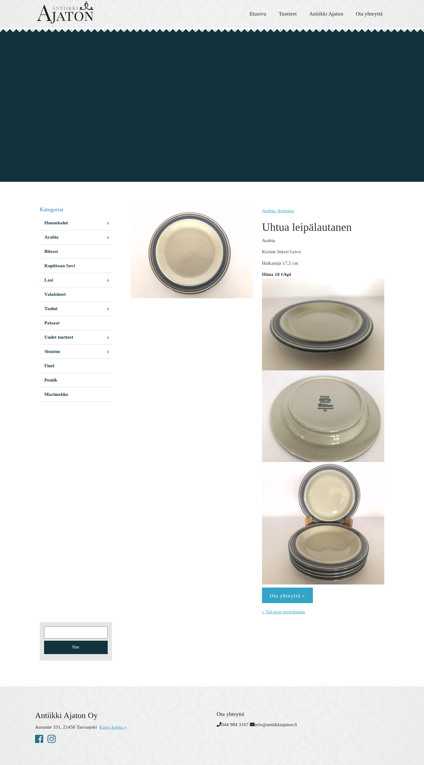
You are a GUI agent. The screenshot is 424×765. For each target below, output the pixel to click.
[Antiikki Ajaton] (91, 12)
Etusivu (258, 14)
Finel (49, 365)
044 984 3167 (235, 724)
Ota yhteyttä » (287, 596)
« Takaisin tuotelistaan (283, 611)
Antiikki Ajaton (326, 14)
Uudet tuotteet (58, 337)
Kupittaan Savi (59, 265)
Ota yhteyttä (369, 14)
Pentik (50, 380)
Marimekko (56, 394)
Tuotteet (288, 14)
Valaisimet (55, 294)
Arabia (268, 210)
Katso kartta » (112, 727)
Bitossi (51, 251)
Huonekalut (56, 222)
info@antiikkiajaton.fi (276, 724)
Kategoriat (51, 209)
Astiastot (285, 210)
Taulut (50, 308)
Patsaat (52, 322)
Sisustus (52, 351)
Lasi (48, 279)
